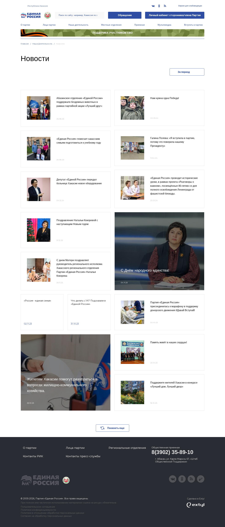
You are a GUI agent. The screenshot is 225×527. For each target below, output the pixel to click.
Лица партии (49, 25)
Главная (25, 44)
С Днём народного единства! (145, 270)
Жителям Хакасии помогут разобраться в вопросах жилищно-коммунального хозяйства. (62, 385)
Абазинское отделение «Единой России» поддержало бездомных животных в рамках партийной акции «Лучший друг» (79, 102)
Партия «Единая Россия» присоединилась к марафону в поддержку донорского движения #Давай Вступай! (174, 306)
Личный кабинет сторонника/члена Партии (175, 15)
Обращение (125, 15)
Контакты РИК (33, 456)
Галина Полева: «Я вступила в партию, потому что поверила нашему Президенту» (172, 142)
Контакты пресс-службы (83, 456)
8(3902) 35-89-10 (172, 452)
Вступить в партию (193, 25)
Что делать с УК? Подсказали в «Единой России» (88, 302)
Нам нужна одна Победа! (164, 98)
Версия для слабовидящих (190, 6)
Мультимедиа (164, 25)
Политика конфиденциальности (38, 510)
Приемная (139, 25)
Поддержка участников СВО (113, 33)
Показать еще (115, 428)
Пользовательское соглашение (38, 507)
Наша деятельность (78, 25)
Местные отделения (111, 25)
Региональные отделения (127, 448)
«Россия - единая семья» (37, 300)
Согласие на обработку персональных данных (46, 516)
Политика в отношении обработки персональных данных (52, 513)
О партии (25, 25)
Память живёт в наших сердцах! (168, 342)
